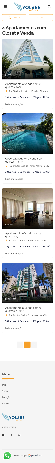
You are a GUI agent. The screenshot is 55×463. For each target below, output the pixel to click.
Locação (6, 397)
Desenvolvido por (20, 455)
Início (5, 384)
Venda (5, 390)
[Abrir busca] (49, 7)
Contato (6, 403)
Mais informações (14, 104)
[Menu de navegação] (6, 6)
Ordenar (16, 17)
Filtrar (42, 17)
